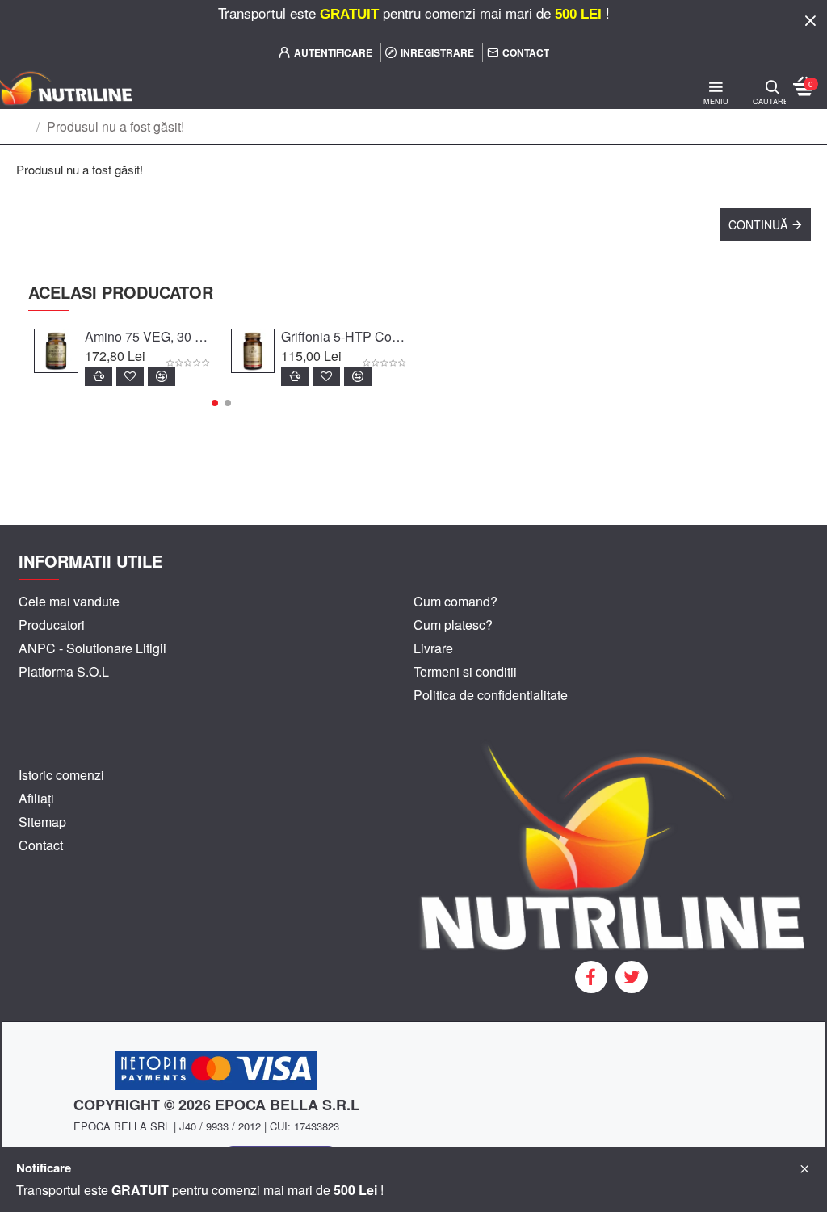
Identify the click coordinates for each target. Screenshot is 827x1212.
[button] (215, 403)
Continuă (757, 224)
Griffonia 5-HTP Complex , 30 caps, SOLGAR (344, 337)
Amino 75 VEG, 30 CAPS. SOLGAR (148, 337)
